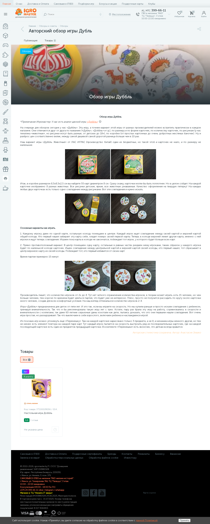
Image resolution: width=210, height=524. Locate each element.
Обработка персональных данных (64, 457)
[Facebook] (93, 493)
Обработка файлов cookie (103, 457)
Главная (6, 3)
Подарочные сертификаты (87, 453)
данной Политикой (146, 520)
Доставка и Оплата (38, 3)
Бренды (111, 453)
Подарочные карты (132, 3)
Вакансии (175, 453)
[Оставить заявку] (55, 429)
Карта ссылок (149, 493)
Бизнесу (159, 453)
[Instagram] (85, 493)
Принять (184, 520)
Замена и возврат (30, 457)
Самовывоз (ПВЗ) (63, 3)
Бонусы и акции (108, 3)
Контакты (127, 453)
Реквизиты (144, 453)
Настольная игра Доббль (38, 413)
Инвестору (130, 457)
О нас (19, 3)
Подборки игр (86, 3)
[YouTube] (102, 493)
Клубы (151, 3)
